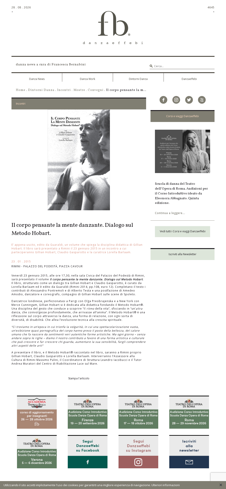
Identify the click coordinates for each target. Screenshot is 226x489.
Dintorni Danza (138, 79)
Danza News (37, 79)
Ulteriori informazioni (165, 485)
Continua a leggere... (170, 213)
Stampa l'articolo (78, 378)
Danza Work (87, 79)
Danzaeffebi (189, 79)
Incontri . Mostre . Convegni (80, 90)
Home (20, 90)
